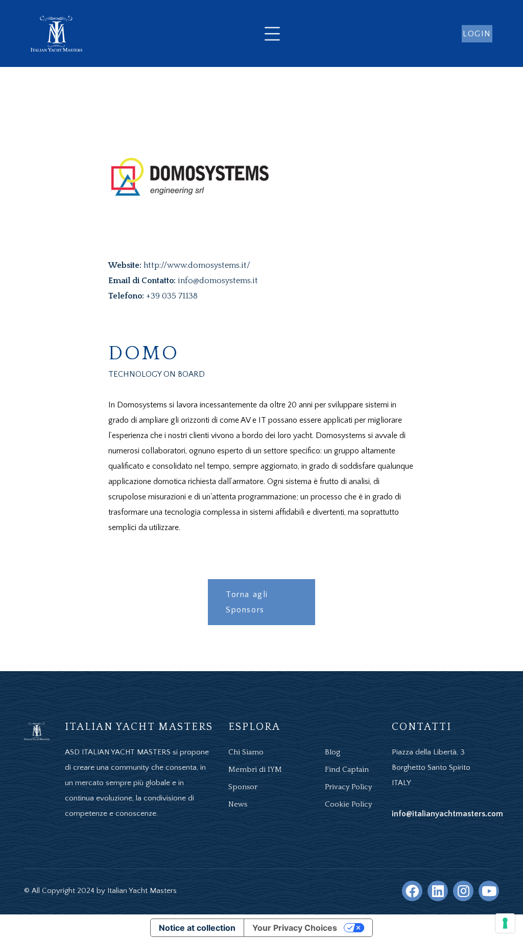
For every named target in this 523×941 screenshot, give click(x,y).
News (237, 804)
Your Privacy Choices (294, 928)
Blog (332, 752)
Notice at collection (197, 928)
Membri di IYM (255, 769)
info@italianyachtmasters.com (447, 813)
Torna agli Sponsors (247, 602)
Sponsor (242, 787)
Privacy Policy (348, 787)
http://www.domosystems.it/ (197, 265)
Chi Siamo (246, 752)
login (477, 33)
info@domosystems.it (218, 280)
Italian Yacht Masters (142, 890)
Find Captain (347, 769)
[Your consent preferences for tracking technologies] (505, 923)
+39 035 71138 (172, 296)
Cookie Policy (348, 804)
